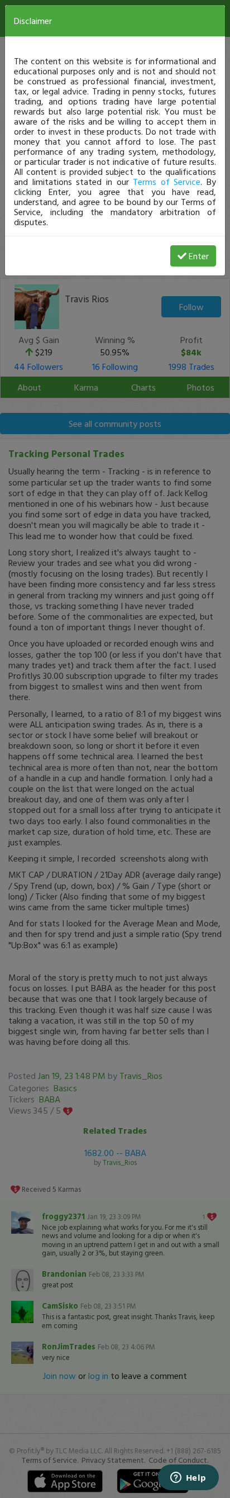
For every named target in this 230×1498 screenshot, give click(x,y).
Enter (199, 256)
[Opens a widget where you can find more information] (188, 1478)
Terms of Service (166, 181)
